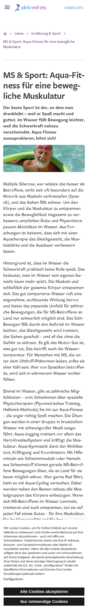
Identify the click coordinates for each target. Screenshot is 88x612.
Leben (19, 33)
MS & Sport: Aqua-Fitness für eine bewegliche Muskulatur (39, 44)
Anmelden (74, 8)
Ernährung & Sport (46, 33)
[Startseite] (5, 34)
